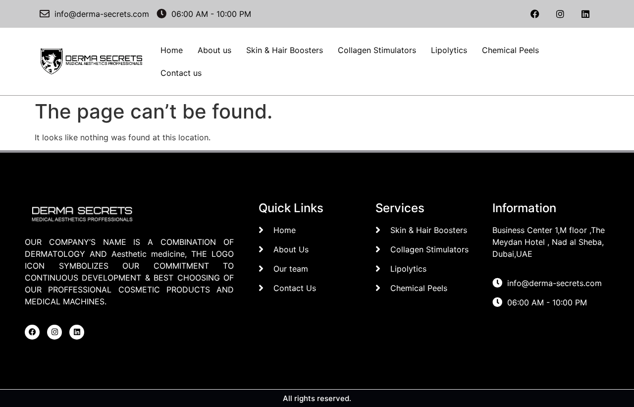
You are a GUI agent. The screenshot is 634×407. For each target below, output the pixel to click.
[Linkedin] (585, 14)
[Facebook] (535, 14)
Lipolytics (449, 50)
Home (171, 50)
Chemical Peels (510, 50)
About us (214, 50)
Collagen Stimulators (377, 50)
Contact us (181, 73)
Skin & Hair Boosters (284, 50)
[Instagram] (560, 14)
